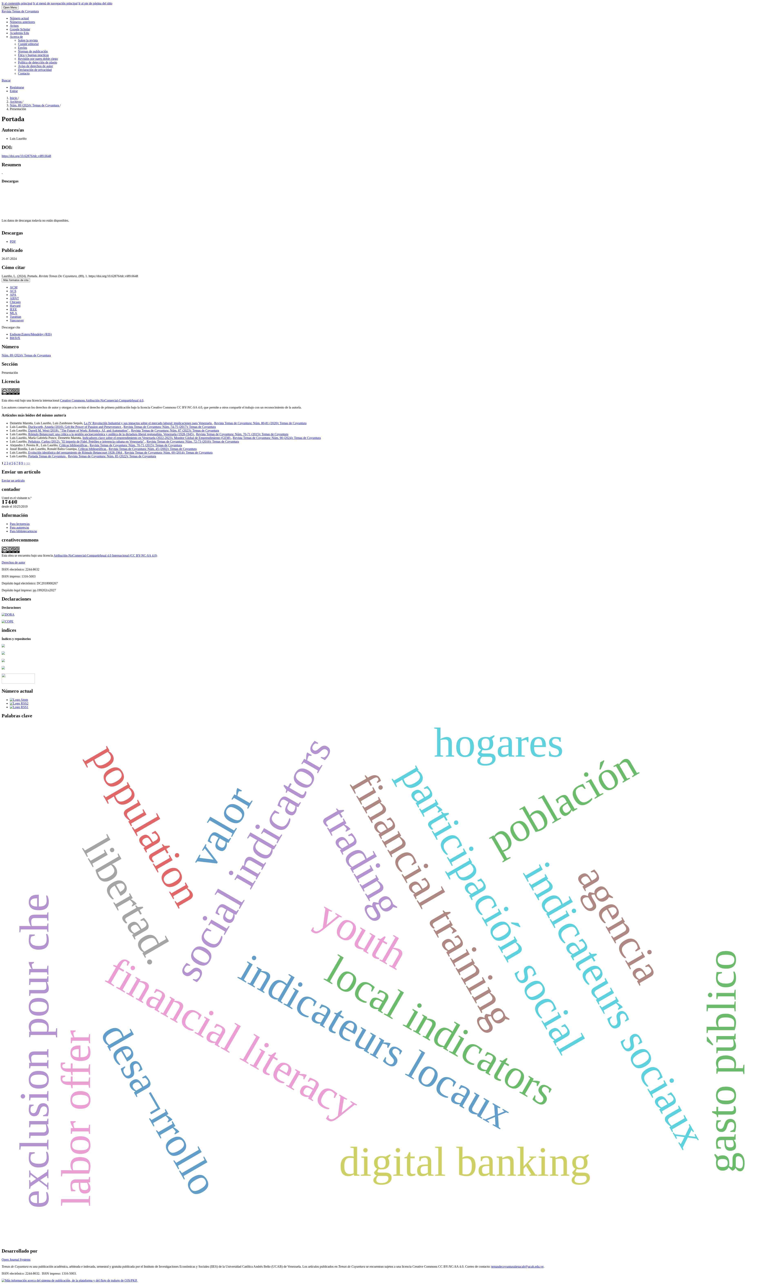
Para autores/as (19, 527)
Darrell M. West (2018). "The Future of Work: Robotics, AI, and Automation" (78, 430)
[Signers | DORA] (8, 614)
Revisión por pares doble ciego (38, 58)
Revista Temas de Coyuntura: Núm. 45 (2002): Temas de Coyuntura (153, 449)
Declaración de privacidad (35, 69)
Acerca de (16, 36)
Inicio (14, 98)
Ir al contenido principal (17, 3)
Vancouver (17, 320)
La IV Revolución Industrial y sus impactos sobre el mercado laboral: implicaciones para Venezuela (148, 423)
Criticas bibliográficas (73, 445)
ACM (13, 287)
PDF (13, 241)
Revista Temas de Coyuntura (20, 11)
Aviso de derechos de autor (35, 66)
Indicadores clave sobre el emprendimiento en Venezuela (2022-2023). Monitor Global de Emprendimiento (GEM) (156, 438)
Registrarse (17, 87)
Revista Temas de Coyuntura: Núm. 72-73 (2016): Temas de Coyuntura (193, 441)
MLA (13, 313)
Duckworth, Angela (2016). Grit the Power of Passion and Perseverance (75, 427)
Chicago (15, 302)
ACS (13, 291)
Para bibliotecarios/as (23, 531)
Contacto (24, 73)
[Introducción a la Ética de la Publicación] (7, 621)
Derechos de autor (13, 562)
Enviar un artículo (13, 480)
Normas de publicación (33, 51)
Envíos (22, 47)
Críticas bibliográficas (92, 449)
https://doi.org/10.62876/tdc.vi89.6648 (26, 156)
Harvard (15, 305)
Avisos (14, 25)
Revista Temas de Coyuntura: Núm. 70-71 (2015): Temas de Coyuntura (242, 434)
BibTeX (15, 338)
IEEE (13, 309)
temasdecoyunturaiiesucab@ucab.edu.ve (517, 1266)
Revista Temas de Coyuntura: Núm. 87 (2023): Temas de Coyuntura (175, 430)
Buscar (6, 80)
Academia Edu (19, 33)
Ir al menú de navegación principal (55, 3)
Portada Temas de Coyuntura (47, 456)
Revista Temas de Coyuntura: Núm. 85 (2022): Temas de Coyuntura (112, 456)
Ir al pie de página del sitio (95, 3)
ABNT (14, 298)
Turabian (15, 316)
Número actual (19, 18)
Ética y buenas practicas (33, 55)
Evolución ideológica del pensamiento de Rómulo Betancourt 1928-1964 (75, 452)
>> (28, 463)
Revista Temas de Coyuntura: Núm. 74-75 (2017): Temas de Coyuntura (170, 427)
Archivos (16, 101)
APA (13, 294)
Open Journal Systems (16, 1259)
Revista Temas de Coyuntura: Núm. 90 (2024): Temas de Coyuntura (277, 438)
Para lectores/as (20, 524)
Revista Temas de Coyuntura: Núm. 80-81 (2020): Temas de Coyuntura (260, 423)
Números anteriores (22, 22)
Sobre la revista (28, 40)
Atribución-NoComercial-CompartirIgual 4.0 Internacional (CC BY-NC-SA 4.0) (105, 555)
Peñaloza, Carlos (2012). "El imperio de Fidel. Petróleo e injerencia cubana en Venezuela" (86, 441)
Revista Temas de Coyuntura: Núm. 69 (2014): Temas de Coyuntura (169, 452)
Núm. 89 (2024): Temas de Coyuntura (35, 105)
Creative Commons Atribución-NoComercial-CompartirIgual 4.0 (101, 400)
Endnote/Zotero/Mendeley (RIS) (31, 334)
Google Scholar (20, 29)
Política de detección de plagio (37, 62)
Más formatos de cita (15, 280)
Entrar (14, 91)
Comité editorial (28, 44)
